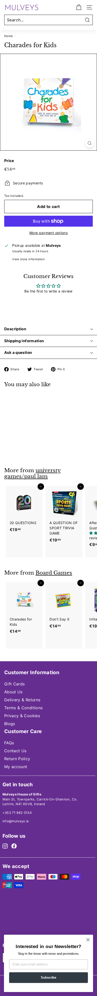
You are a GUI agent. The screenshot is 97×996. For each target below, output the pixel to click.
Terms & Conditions (23, 707)
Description (15, 329)
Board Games (54, 573)
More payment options (48, 233)
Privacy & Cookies (22, 715)
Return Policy (17, 758)
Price (9, 160)
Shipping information (24, 340)
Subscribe (48, 977)
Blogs (9, 723)
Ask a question (18, 352)
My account (15, 766)
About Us (13, 691)
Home (8, 36)
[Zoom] (89, 143)
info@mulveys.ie (15, 821)
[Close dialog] (88, 939)
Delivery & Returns (22, 699)
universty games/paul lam (32, 473)
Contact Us (15, 750)
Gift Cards (14, 683)
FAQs (9, 742)
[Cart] (79, 7)
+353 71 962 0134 (17, 813)
